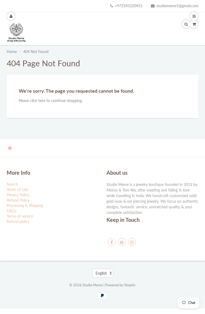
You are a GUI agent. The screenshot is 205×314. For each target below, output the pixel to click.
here (41, 100)
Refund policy (18, 221)
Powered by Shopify (120, 285)
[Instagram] (132, 242)
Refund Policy (18, 200)
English (101, 273)
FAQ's (11, 211)
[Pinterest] (122, 242)
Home (12, 51)
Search (12, 184)
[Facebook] (112, 242)
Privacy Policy (18, 195)
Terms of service (20, 216)
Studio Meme (92, 285)
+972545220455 (129, 5)
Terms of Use (17, 189)
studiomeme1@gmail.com (177, 5)
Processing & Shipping (25, 205)
